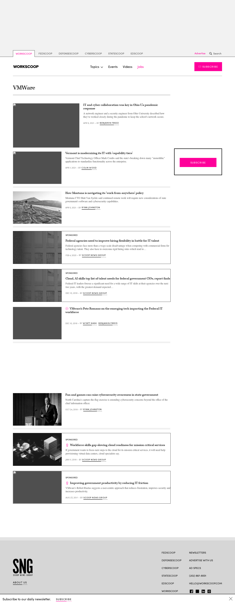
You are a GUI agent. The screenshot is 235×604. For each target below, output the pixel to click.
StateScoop (116, 53)
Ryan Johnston (91, 207)
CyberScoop (93, 53)
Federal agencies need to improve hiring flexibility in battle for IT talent (112, 241)
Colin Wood (89, 167)
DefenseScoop (68, 53)
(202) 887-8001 (197, 575)
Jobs (140, 66)
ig (208, 590)
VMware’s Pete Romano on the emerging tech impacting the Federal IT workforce (114, 310)
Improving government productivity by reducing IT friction (109, 483)
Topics (94, 66)
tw (197, 590)
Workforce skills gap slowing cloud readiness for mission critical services (117, 445)
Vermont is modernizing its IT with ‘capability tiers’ (99, 153)
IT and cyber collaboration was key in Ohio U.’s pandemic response (120, 106)
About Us (20, 582)
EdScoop (137, 53)
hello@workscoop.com (205, 583)
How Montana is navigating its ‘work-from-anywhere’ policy (104, 193)
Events (113, 66)
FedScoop (45, 53)
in (202, 590)
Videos (127, 66)
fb (190, 590)
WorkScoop (24, 53)
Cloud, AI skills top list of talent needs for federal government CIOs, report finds (118, 279)
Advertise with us (201, 560)
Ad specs (195, 568)
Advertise (200, 53)
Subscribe (210, 66)
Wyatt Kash (90, 323)
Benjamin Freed (109, 122)
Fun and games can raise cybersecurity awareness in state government (111, 395)
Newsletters (197, 552)
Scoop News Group (94, 255)
